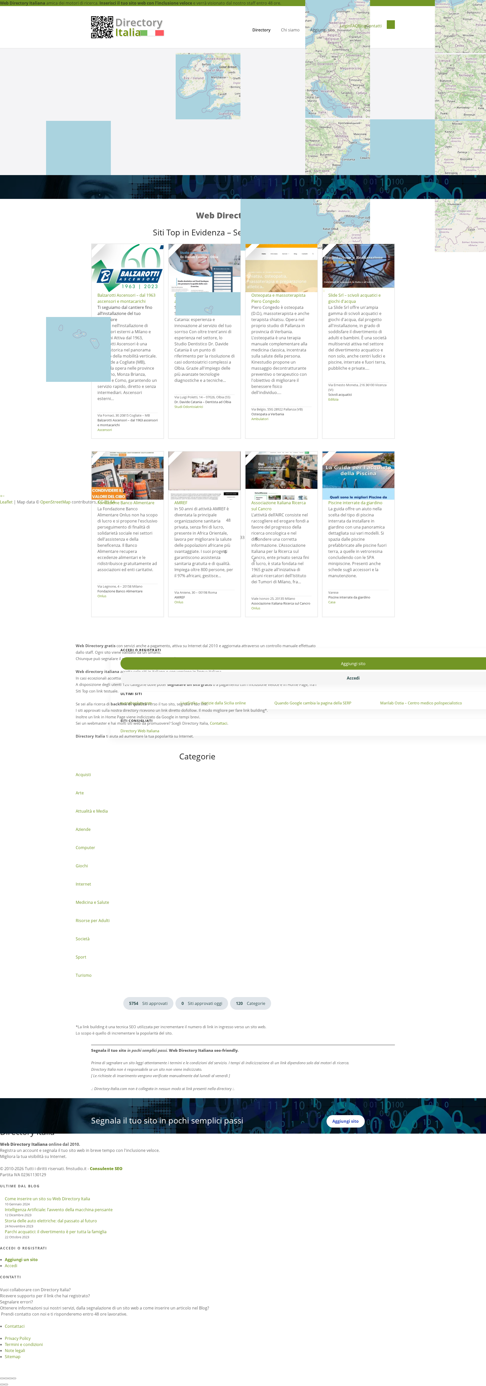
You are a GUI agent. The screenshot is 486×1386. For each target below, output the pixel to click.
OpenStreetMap (55, 502)
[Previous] (2, 1384)
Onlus (101, 596)
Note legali (15, 1350)
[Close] (2, 1378)
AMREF (179, 597)
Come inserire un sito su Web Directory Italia (47, 1199)
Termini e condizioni (24, 1344)
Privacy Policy (18, 1338)
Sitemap (13, 1356)
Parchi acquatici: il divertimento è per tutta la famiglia (56, 1231)
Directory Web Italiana (139, 730)
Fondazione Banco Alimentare (120, 591)
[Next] (6, 1384)
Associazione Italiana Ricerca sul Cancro (280, 603)
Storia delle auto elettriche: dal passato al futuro (51, 1221)
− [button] (3, 496)
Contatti (374, 26)
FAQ (354, 26)
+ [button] (1, 496)
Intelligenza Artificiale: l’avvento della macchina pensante (59, 1209)
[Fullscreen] (10, 1378)
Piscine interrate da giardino (349, 597)
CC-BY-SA (106, 502)
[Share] (6, 1378)
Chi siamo (290, 30)
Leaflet (6, 502)
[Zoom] (14, 1378)
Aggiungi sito (322, 30)
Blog (362, 26)
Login (345, 26)
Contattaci (15, 1326)
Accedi (11, 1265)
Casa (331, 602)
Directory (261, 30)
